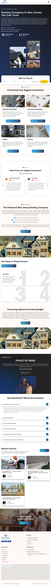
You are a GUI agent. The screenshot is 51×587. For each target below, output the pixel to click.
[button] (48, 2)
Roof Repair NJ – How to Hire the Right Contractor (12, 471)
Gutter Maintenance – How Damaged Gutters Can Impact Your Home (38, 472)
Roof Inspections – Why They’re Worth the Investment (12, 498)
